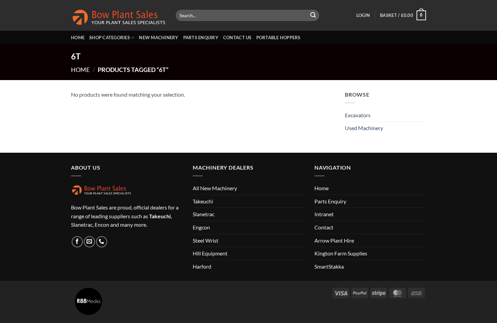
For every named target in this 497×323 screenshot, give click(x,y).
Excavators (358, 115)
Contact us (237, 37)
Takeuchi (203, 201)
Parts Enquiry (200, 37)
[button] (363, 15)
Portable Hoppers (278, 37)
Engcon (201, 227)
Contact (323, 227)
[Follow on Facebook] (77, 241)
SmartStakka (329, 266)
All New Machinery (215, 188)
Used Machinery (364, 128)
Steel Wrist (205, 240)
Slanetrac (203, 214)
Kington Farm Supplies (340, 253)
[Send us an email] (89, 241)
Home (78, 37)
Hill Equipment (210, 253)
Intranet (324, 214)
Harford (202, 266)
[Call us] (101, 241)
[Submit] (313, 15)
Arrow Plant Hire (334, 240)
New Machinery (158, 37)
